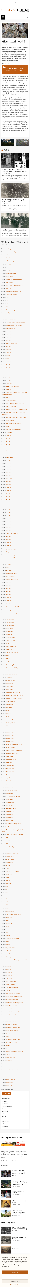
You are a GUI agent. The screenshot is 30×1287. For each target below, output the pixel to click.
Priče (3, 1114)
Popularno (5, 1111)
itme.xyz (8, 865)
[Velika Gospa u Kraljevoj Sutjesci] (6, 1201)
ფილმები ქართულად (11, 549)
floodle (8, 990)
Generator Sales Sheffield (12, 607)
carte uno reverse (10, 680)
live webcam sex (10, 1057)
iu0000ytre (9, 917)
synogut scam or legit (11, 613)
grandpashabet (10, 811)
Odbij (15, 1277)
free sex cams (9, 972)
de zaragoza (9, 957)
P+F (7, 1048)
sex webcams (9, 814)
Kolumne (4, 1101)
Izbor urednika (6, 1098)
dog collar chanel (10, 948)
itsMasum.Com (10, 726)
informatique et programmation (14, 750)
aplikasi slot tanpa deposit (13, 692)
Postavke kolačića (15, 1281)
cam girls (8, 1064)
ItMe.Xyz (8, 850)
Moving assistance (11, 313)
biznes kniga (9, 874)
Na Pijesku (5, 1103)
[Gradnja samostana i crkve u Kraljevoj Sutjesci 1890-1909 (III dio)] (15, 154)
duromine (8, 714)
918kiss (8, 659)
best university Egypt (11, 252)
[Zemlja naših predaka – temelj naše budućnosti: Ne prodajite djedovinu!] (6, 1181)
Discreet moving (10, 310)
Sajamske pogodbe (24, 141)
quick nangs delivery (11, 759)
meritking (8, 249)
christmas (8, 570)
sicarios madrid (10, 720)
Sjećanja (4, 1116)
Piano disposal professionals (13, 291)
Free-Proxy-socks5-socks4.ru (13, 914)
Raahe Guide (9, 686)
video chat (9, 1060)
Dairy (7, 552)
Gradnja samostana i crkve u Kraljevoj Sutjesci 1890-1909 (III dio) (14, 170)
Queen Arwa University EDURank (14, 834)
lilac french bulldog (11, 273)
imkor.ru (8, 908)
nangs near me (10, 649)
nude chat (8, 966)
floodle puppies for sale (12, 987)
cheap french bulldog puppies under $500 (16, 960)
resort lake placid (10, 701)
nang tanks (9, 762)
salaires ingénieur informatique (14, 744)
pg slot (8, 671)
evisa (7, 710)
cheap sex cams (10, 616)
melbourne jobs (10, 802)
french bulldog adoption (12, 1030)
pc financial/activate (11, 319)
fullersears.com (10, 619)
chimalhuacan (9, 954)
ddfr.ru (7, 905)
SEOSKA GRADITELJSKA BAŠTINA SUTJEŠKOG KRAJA (20, 1228)
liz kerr (7, 1036)
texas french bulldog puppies (13, 823)
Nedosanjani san (6, 141)
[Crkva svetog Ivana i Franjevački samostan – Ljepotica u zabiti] (6, 1211)
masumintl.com (10, 856)
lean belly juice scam (11, 610)
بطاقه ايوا (8, 1054)
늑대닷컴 (8, 643)
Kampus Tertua (10, 820)
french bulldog (9, 276)
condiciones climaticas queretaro (14, 1002)
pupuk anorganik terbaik (12, 386)
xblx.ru (7, 926)
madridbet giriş (10, 847)
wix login (8, 564)
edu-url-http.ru (10, 911)
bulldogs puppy (10, 261)
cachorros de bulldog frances (13, 429)
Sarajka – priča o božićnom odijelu (14, 230)
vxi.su (7, 889)
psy (7, 932)
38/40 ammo (9, 717)
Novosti (4, 1109)
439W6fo (8, 935)
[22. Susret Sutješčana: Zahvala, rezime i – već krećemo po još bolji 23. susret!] (6, 1170)
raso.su (8, 886)
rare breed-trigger (10, 637)
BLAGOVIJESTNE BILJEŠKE (19, 1247)
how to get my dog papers (13, 993)
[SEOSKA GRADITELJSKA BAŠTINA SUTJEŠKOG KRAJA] (6, 1227)
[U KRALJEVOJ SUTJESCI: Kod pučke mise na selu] (15, 184)
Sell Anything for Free (11, 343)
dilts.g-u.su (9, 923)
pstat (7, 902)
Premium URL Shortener (12, 871)
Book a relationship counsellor (14, 698)
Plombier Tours (10, 765)
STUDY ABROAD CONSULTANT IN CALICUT (17, 417)
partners (8, 397)
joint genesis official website (13, 423)
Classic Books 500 (11, 328)
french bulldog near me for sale (14, 996)
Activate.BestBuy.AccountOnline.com (15, 322)
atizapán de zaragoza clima (13, 1012)
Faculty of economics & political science (16, 409)
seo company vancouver (12, 561)
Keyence (8, 1045)
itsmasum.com (10, 768)
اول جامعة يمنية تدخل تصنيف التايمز (14, 826)
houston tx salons (11, 984)
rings (7, 567)
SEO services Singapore (12, 652)
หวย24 (7, 662)
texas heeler (9, 978)
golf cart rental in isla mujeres (14, 279)
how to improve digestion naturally (15, 403)
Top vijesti (4, 1119)
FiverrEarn (8, 258)
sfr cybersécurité (10, 747)
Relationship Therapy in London (14, 695)
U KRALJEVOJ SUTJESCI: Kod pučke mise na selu (14, 201)
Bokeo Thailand (10, 859)
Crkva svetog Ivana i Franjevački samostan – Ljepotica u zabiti (18, 1212)
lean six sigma (9, 282)
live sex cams (9, 451)
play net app (9, 1073)
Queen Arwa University (12, 533)
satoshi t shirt (9, 951)
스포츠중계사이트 (10, 1079)
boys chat (8, 778)
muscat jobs (9, 799)
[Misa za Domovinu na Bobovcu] (6, 1191)
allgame (8, 655)
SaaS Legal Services (11, 723)
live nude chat (9, 817)
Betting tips (9, 432)
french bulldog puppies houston (14, 285)
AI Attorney (9, 677)
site (7, 893)
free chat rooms (10, 781)
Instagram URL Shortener (12, 853)
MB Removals (9, 316)
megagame (9, 707)
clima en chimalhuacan (12, 1009)
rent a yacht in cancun (12, 1076)
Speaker (8, 355)
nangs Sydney (9, 756)
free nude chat (10, 963)
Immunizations (10, 420)
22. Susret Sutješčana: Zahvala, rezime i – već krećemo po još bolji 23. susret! (18, 1173)
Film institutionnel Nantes (13, 796)
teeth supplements (11, 400)
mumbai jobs (9, 805)
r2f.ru (7, 929)
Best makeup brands (11, 665)
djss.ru (7, 899)
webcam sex (9, 1067)
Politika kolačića (14, 1285)
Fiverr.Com (8, 264)
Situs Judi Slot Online (11, 573)
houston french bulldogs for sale (14, 1051)
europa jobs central (11, 808)
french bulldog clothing (12, 668)
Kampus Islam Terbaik (12, 579)
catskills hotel (9, 704)
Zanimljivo (5, 1126)
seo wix (8, 944)
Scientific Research (11, 576)
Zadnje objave (5, 1121)
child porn (8, 255)
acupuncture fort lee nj (12, 999)
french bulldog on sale (12, 790)
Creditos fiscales (10, 640)
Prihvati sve (15, 1272)
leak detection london (11, 674)
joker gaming (9, 793)
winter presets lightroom (12, 555)
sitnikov (8, 920)
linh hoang (8, 1033)
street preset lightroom (12, 558)
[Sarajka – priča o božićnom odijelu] (15, 214)
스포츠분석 (9, 1085)
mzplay (8, 941)
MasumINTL (9, 862)
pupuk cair (8, 389)
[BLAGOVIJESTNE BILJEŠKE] (6, 1247)
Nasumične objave (7, 1106)
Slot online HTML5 (11, 646)
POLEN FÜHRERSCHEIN (12, 753)
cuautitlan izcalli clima (11, 1006)
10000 (7, 877)
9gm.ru (8, 880)
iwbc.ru (8, 896)
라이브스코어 (9, 1082)
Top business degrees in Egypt (14, 325)
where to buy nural (11, 406)
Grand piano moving (11, 294)
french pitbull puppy (11, 981)
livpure (7, 426)
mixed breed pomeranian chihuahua (15, 1070)
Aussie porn (9, 383)
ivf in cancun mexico (11, 1042)
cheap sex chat (10, 969)
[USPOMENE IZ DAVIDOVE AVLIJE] (6, 1237)
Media (7, 358)
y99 (7, 784)
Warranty (8, 288)
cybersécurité (9, 683)
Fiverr (7, 267)
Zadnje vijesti (5, 1124)
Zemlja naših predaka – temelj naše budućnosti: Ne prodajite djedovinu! (19, 1182)
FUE (7, 297)
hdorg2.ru (8, 883)
